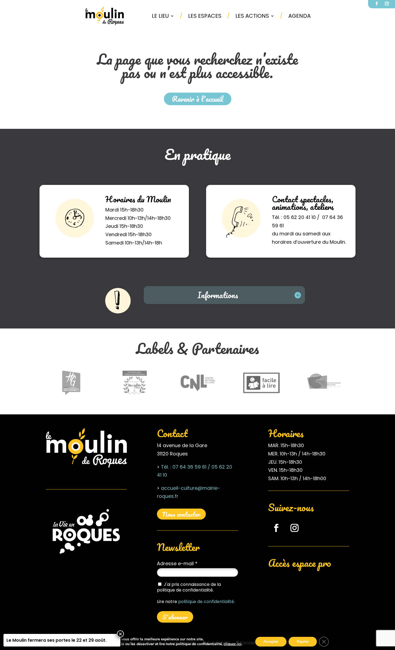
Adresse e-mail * (177, 563)
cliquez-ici (232, 644)
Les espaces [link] (204, 16)
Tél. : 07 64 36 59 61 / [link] (185, 466)
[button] (276, 528)
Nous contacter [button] (181, 514)
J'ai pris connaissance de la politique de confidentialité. (189, 587)
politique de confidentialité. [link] (206, 601)
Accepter (270, 641)
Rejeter (303, 641)
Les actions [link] (252, 16)
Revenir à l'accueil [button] (197, 99)
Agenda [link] (299, 16)
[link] (105, 16)
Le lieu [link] (160, 16)
